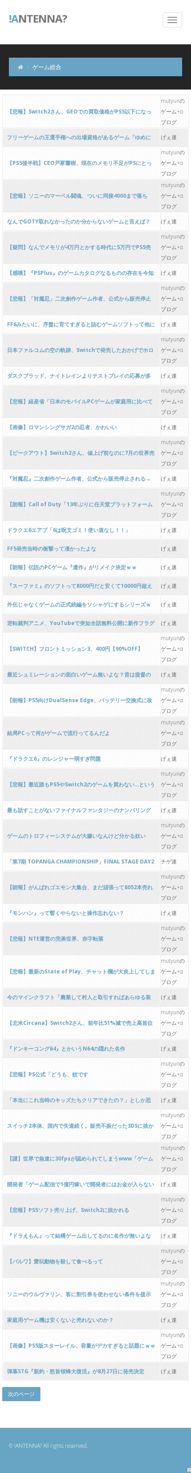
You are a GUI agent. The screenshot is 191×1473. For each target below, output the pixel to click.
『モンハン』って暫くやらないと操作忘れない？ (65, 913)
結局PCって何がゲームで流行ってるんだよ (58, 733)
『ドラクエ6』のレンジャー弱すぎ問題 (54, 758)
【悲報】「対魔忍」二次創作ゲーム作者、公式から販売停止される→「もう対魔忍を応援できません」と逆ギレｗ (79, 301)
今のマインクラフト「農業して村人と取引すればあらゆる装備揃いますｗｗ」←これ (79, 999)
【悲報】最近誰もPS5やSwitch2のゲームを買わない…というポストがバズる (81, 787)
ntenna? (38, 17)
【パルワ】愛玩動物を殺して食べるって (55, 1261)
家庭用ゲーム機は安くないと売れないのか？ (60, 1320)
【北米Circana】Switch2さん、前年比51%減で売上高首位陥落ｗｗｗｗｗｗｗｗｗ (80, 1025)
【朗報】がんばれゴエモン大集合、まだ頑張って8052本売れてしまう (80, 889)
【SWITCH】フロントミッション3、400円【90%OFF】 (75, 648)
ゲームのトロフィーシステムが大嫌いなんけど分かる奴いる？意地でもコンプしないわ (76, 838)
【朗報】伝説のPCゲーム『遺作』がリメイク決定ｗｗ (72, 567)
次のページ (21, 1394)
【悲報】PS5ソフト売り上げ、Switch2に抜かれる (68, 1210)
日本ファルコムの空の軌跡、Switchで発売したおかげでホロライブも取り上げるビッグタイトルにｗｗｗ (80, 352)
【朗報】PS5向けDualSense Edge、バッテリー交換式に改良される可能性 (79, 702)
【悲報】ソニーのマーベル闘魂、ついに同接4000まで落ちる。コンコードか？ (77, 198)
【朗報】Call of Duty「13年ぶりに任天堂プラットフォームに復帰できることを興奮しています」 (80, 506)
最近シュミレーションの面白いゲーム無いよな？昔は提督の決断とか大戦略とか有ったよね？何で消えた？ (79, 677)
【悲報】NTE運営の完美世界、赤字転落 (55, 938)
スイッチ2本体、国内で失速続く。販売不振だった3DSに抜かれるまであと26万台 (80, 1128)
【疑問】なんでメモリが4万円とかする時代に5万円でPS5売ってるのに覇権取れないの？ (79, 249)
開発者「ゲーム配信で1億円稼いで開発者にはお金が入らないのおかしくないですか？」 (80, 1186)
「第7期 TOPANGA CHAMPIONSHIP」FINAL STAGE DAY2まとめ (80, 864)
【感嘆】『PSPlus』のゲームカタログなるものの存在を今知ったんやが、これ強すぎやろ (80, 275)
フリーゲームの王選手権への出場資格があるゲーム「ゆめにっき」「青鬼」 (79, 139)
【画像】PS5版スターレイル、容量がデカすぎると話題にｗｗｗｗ (81, 1348)
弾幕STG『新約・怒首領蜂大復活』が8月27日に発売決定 (75, 1371)
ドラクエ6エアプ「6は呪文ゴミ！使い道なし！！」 (69, 530)
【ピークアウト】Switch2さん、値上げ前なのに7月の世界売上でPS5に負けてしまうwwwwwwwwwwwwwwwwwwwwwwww (81, 455)
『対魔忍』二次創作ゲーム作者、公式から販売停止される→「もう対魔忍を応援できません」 (79, 481)
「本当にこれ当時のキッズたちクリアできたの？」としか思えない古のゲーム (79, 1102)
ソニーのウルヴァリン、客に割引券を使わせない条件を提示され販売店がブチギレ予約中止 (79, 1296)
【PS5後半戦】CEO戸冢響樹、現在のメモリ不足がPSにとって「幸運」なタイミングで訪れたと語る (79, 165)
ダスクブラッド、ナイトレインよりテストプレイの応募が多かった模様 (79, 378)
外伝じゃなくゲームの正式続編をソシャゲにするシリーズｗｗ (79, 607)
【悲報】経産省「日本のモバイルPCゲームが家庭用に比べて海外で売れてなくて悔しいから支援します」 (80, 404)
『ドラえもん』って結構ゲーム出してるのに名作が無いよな (79, 1235)
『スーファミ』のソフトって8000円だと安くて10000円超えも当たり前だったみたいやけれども (79, 588)
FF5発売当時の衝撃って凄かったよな (51, 548)
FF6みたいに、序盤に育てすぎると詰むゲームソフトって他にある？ (81, 326)
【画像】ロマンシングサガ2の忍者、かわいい (62, 427)
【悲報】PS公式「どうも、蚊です (47, 1074)
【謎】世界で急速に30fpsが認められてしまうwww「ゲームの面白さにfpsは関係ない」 (80, 1161)
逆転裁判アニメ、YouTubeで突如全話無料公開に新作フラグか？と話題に (81, 625)
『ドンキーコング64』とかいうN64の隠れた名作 (66, 1048)
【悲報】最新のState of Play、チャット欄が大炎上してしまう (81, 974)
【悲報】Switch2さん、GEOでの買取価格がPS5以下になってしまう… (79, 114)
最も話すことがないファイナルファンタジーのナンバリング (79, 810)
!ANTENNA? (28, 1446)
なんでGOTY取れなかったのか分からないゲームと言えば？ (79, 221)
